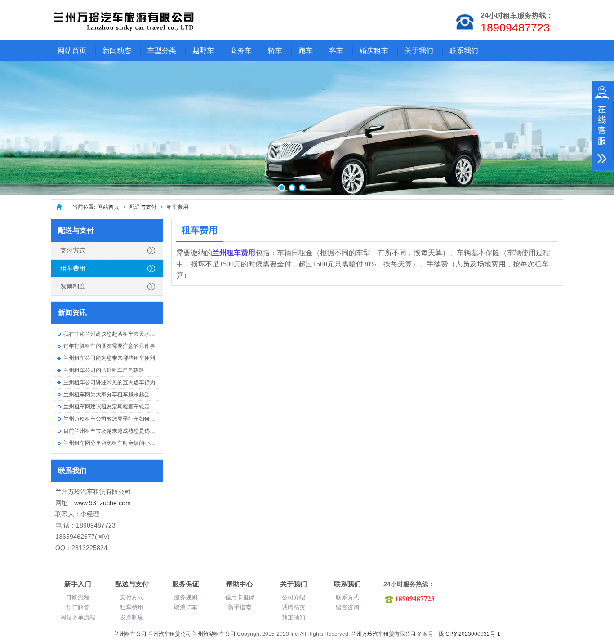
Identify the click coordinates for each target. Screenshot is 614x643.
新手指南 (239, 607)
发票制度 (72, 286)
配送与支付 (142, 207)
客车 (336, 50)
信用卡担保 (239, 597)
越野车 (203, 50)
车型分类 (161, 50)
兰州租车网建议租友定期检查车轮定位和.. (113, 407)
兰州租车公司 (130, 634)
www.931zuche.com (102, 502)
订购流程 (77, 597)
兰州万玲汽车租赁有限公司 (383, 634)
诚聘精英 (293, 607)
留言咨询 (347, 607)
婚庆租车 (374, 50)
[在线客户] (603, 126)
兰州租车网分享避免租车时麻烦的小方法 (111, 443)
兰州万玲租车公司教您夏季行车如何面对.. (113, 419)
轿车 (275, 50)
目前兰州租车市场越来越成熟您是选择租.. (113, 431)
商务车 (241, 50)
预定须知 (293, 617)
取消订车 (185, 607)
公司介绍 (293, 597)
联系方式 (347, 597)
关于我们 (419, 50)
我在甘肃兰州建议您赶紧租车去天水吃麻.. (113, 334)
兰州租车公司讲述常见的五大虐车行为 (109, 382)
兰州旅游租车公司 (214, 634)
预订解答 (77, 607)
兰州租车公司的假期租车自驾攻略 (103, 370)
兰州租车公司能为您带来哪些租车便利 (109, 358)
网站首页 (72, 50)
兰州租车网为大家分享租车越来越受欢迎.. (113, 394)
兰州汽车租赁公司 (169, 634)
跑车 (305, 50)
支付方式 (72, 250)
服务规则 (185, 597)
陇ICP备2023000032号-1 (469, 634)
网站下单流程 (77, 617)
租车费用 (177, 207)
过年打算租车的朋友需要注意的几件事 (109, 346)
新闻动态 (116, 50)
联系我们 (463, 50)
